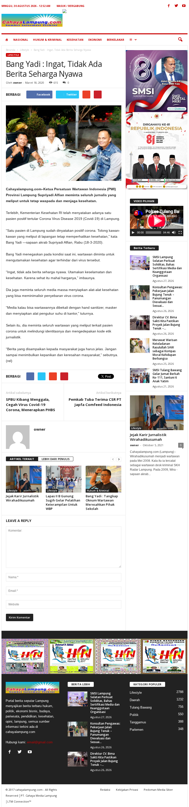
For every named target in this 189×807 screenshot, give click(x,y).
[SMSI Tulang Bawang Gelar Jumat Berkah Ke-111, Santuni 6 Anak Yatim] (140, 375)
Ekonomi (95, 39)
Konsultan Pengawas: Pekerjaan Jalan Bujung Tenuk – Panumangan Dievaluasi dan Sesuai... (168, 296)
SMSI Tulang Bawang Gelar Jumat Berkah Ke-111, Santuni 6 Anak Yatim (167, 375)
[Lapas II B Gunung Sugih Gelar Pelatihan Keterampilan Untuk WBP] (63, 479)
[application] (156, 221)
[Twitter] (176, 6)
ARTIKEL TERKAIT (22, 459)
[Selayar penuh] (180, 232)
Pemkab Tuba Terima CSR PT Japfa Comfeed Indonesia (95, 402)
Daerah (135, 700)
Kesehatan (75, 39)
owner (17, 82)
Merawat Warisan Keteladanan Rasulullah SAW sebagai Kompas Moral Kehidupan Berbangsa (165, 349)
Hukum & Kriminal (47, 39)
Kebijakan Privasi (127, 789)
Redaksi (105, 789)
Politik (134, 715)
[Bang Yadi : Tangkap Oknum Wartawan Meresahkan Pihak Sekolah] (103, 479)
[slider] (153, 232)
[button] (180, 39)
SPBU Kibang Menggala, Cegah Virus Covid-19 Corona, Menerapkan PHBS (30, 404)
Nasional (20, 39)
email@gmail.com (40, 742)
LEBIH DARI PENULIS (56, 459)
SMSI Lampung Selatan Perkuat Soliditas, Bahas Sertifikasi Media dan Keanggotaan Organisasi (167, 266)
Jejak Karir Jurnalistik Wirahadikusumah (22, 498)
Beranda (10, 50)
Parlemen (136, 729)
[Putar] (133, 232)
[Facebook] (169, 6)
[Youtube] (184, 6)
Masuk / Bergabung (70, 6)
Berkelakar (115, 39)
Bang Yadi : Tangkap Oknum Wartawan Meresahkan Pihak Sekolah (102, 502)
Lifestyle (24, 50)
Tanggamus (138, 722)
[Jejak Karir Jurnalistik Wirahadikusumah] (24, 479)
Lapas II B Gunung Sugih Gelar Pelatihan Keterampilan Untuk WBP (63, 502)
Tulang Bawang (141, 707)
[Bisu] (174, 232)
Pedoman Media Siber (158, 789)
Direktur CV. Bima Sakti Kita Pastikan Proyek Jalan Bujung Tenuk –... (166, 322)
